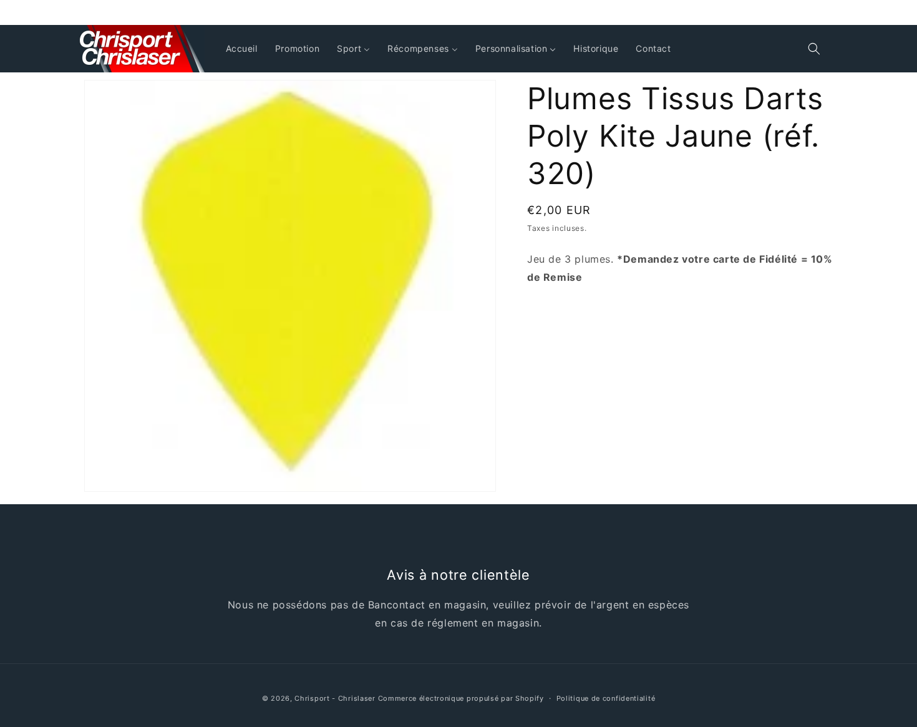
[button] (814, 48)
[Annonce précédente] (88, 12)
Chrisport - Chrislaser (334, 698)
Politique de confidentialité (606, 698)
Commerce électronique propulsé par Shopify (461, 698)
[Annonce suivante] (828, 12)
